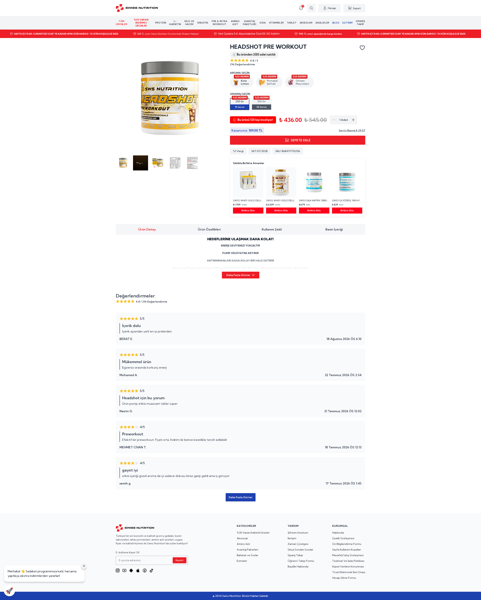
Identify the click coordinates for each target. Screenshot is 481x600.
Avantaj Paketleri (247, 549)
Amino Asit (243, 544)
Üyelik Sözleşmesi (343, 538)
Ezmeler (242, 561)
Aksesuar (242, 538)
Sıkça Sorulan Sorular (300, 549)
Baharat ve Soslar (247, 555)
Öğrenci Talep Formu (301, 561)
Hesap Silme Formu (344, 577)
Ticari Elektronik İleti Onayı (348, 572)
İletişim (292, 538)
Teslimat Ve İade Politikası (348, 561)
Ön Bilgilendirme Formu (346, 544)
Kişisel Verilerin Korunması (348, 566)
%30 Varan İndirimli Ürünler (253, 532)
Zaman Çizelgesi (298, 544)
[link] (248, 190)
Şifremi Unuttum (298, 532)
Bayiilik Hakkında (298, 566)
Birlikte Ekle (248, 210)
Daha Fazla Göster (238, 275)
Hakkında (338, 532)
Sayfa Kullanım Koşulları (346, 549)
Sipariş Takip (295, 555)
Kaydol (179, 560)
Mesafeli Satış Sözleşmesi (348, 555)
